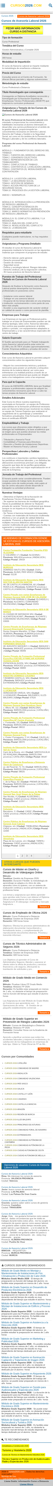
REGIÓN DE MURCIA (20, 1114)
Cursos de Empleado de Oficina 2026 (25, 912)
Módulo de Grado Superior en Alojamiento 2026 (26, 1373)
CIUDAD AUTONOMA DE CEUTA (24, 1150)
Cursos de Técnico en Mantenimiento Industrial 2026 (23, 1455)
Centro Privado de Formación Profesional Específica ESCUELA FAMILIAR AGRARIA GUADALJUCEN (24, 658)
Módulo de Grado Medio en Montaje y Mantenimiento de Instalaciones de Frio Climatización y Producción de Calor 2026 (23, 1273)
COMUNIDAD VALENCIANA (22, 1079)
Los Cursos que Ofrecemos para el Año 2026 (24, 1478)
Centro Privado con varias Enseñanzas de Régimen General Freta (24, 733)
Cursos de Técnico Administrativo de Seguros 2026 (24, 945)
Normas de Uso (8, 1476)
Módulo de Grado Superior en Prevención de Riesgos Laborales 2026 (26, 1020)
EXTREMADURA (18, 1135)
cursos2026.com (16, 1471)
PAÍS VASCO (16, 1084)
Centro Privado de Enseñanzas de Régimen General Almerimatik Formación (25, 627)
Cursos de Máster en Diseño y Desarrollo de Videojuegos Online (22, 871)
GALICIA (14, 1089)
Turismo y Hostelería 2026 (16, 1450)
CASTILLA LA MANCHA (20, 1104)
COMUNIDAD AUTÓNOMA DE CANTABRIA (23, 1141)
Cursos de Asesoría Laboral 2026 (17, 1174)
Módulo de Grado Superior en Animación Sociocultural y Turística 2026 (22, 1421)
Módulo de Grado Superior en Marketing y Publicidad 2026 (23, 1340)
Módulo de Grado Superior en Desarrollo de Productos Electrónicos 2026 (24, 1288)
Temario (43, 906)
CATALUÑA (16, 1063)
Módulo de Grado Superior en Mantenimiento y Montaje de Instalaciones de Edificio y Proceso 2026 (25, 1306)
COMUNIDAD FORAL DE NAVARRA (26, 1130)
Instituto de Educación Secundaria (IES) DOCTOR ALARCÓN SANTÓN (23, 581)
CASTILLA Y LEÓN (19, 1094)
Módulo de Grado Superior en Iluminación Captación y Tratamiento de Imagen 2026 (23, 1358)
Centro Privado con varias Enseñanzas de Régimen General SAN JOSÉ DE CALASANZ (25, 595)
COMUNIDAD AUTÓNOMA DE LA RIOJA (24, 1146)
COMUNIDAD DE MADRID (22, 1068)
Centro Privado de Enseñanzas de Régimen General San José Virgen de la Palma (25, 793)
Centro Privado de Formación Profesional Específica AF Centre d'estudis (24, 719)
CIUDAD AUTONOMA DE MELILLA (25, 1156)
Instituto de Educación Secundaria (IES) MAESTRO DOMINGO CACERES (23, 674)
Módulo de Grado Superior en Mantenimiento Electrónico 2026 (24, 1404)
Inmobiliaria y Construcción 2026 (15, 1446)
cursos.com (26, 5)
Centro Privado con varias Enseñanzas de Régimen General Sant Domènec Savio (24, 704)
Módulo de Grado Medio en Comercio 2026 (25, 979)
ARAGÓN (15, 1109)
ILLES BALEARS (18, 1120)
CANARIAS (15, 1099)
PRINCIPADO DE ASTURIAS (22, 1125)
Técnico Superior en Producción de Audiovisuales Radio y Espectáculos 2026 (26, 1460)
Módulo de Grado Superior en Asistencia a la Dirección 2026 (24, 1323)
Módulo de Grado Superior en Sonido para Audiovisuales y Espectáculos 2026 (23, 1388)
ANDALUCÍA (16, 1073)
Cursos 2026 (7, 16)
